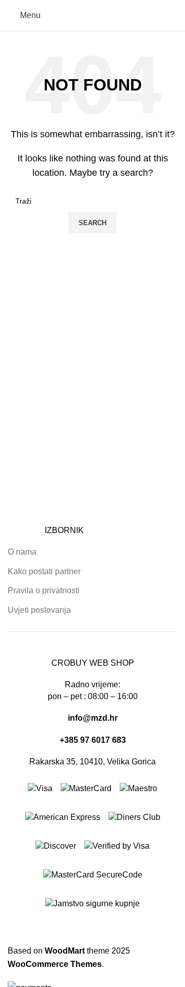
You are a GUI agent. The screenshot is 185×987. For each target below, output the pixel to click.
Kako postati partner (44, 571)
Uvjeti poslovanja (39, 610)
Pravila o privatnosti (44, 590)
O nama (22, 551)
